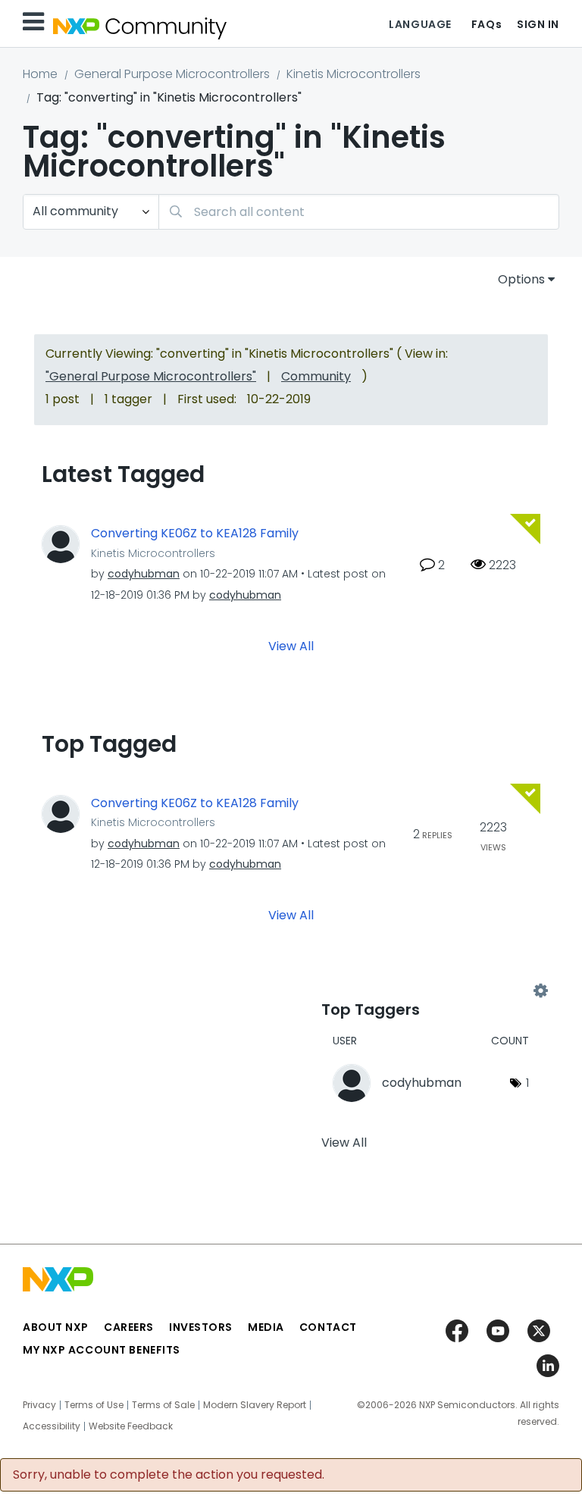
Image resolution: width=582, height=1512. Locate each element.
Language (420, 24)
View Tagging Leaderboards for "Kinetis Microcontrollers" (430, 990)
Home (40, 74)
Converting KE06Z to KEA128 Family (195, 533)
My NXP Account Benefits (101, 1349)
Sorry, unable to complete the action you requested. (168, 1475)
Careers (129, 1327)
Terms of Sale (163, 1405)
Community (316, 376)
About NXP (56, 1327)
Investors (201, 1327)
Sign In (538, 24)
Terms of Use (94, 1405)
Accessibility (51, 1426)
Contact (328, 1327)
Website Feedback (131, 1426)
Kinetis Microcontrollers (353, 74)
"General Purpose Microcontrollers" (150, 376)
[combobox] (358, 212)
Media (266, 1327)
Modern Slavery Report (254, 1405)
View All (291, 645)
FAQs (486, 24)
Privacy (39, 1405)
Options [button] (521, 279)
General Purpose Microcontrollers (172, 74)
